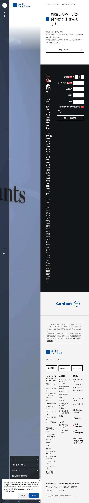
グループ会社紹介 (51, 422)
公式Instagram (79, 431)
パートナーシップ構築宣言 (51, 452)
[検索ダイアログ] (4, 5)
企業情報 (62, 376)
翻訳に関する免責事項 (19, 476)
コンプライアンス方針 (51, 467)
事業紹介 (76, 376)
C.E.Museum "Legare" (77, 411)
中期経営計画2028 (51, 403)
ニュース (14, 459)
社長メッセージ (63, 391)
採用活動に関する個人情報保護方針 (69, 484)
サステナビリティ (51, 411)
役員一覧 (61, 400)
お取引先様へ (50, 490)
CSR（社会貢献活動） (51, 418)
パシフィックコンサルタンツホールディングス (78, 441)
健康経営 (48, 443)
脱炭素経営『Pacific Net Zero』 (50, 430)
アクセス (49, 359)
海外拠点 (61, 408)
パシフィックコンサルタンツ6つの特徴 (64, 381)
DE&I (47, 446)
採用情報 (51, 368)
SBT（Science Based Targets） (51, 436)
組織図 (61, 397)
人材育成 (48, 449)
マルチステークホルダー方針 (51, 457)
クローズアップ (77, 387)
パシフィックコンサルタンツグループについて (51, 378)
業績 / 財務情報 (63, 394)
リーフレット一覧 (78, 404)
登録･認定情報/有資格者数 (64, 387)
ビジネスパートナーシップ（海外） (64, 412)
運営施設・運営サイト (78, 380)
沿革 (47, 400)
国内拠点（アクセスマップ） (64, 404)
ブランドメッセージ (51, 385)
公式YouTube (78, 425)
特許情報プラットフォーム (64, 426)
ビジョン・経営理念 (51, 390)
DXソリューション (78, 384)
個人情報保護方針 (48, 271)
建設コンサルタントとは (78, 391)
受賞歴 (61, 416)
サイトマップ (63, 50)
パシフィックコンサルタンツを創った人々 (51, 395)
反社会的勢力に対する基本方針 (51, 472)
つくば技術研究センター (64, 431)
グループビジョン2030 (51, 407)
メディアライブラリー (19, 465)
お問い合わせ (16, 470)
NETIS (61, 422)
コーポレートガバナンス (51, 462)
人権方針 (48, 440)
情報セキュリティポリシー (53, 487)
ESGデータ (49, 414)
